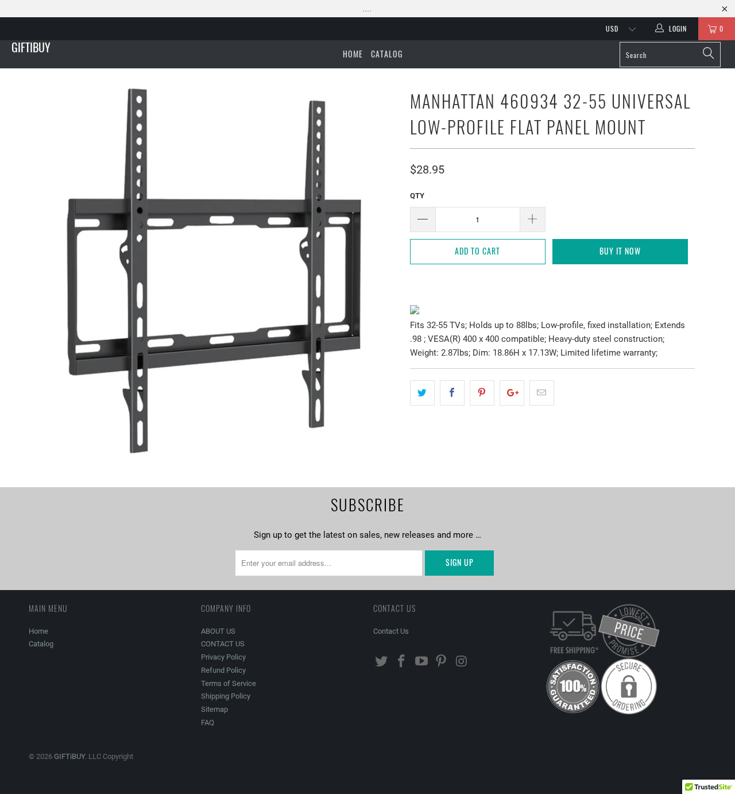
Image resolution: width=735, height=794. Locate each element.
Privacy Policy (223, 657)
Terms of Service (228, 683)
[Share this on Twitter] (422, 393)
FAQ (207, 722)
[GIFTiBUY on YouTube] (421, 661)
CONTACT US (223, 643)
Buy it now (620, 251)
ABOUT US (218, 631)
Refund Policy (223, 670)
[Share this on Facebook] (452, 393)
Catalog (387, 54)
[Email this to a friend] (541, 393)
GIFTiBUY (31, 47)
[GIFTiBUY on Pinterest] (441, 661)
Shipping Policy (225, 696)
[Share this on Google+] (512, 393)
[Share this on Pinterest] (482, 393)
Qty (417, 195)
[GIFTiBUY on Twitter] (381, 661)
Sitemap (214, 709)
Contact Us (391, 631)
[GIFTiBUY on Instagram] (461, 661)
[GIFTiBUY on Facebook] (402, 661)
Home (353, 54)
